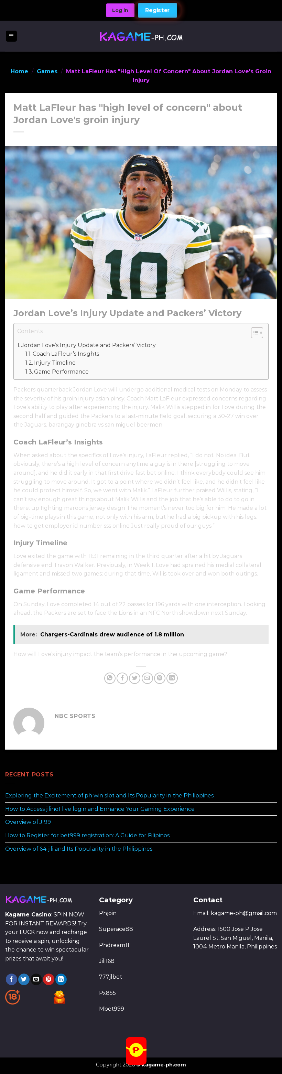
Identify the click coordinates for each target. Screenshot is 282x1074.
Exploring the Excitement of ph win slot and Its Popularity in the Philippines (109, 795)
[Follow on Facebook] (11, 979)
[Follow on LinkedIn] (61, 979)
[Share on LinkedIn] (172, 678)
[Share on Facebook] (122, 678)
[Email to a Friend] (147, 678)
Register (157, 10)
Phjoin (108, 913)
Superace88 (116, 929)
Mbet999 (111, 1009)
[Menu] (11, 36)
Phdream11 (114, 945)
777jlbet (110, 977)
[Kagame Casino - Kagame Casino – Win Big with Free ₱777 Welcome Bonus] (141, 36)
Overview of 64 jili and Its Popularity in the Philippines (78, 848)
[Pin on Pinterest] (159, 678)
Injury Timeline (55, 362)
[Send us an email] (36, 979)
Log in (120, 10)
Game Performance (61, 371)
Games (47, 71)
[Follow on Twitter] (24, 979)
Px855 (107, 993)
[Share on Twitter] (134, 678)
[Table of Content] (257, 332)
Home (19, 71)
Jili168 (107, 961)
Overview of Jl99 (28, 822)
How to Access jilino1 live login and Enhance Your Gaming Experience (100, 808)
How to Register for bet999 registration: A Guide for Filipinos (87, 835)
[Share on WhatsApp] (110, 678)
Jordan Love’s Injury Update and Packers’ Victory (88, 345)
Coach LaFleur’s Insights (66, 354)
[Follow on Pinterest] (48, 979)
